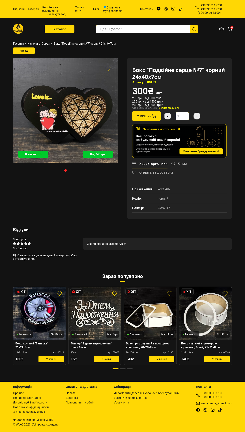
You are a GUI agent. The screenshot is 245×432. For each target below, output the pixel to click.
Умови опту (79, 9)
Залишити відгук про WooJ (35, 419)
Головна (18, 43)
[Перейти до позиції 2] (123, 368)
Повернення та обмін (80, 402)
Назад (24, 50)
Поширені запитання (27, 397)
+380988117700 (211, 397)
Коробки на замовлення (54, 9)
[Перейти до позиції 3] (130, 368)
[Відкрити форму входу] (221, 29)
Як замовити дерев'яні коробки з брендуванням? (146, 393)
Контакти (146, 9)
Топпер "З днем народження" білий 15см (91, 345)
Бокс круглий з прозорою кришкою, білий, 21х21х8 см (200, 345)
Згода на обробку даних (29, 411)
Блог (96, 9)
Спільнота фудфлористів (112, 9)
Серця (46, 43)
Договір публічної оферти (30, 402)
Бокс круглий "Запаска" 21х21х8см (31, 345)
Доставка (72, 397)
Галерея (33, 9)
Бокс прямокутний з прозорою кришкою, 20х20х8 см (147, 345)
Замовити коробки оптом (130, 397)
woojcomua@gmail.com (216, 403)
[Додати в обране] (108, 69)
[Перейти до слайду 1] (65, 170)
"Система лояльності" (169, 108)
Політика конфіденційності (31, 407)
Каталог (59, 29)
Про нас (18, 393)
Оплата (71, 393)
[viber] (166, 9)
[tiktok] (180, 9)
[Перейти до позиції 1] (116, 368)
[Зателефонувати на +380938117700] (197, 7)
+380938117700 (211, 393)
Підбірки (19, 9)
